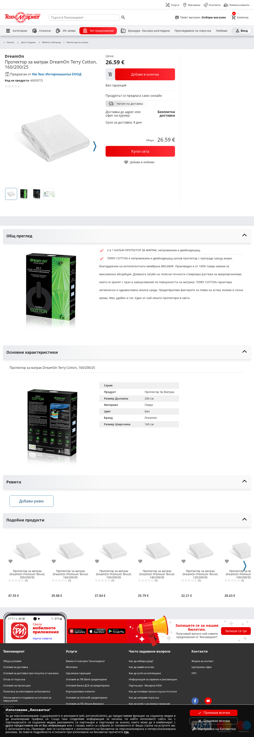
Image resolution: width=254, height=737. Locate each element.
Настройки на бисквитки (217, 729)
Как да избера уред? (141, 661)
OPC (194, 673)
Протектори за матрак (77, 42)
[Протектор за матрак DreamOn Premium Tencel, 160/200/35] (70, 550)
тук (126, 732)
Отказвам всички (217, 721)
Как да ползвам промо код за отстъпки (153, 691)
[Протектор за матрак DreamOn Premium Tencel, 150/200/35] (113, 550)
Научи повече (42, 638)
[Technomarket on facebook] (195, 700)
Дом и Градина (28, 42)
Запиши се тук (236, 631)
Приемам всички (217, 712)
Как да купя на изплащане (145, 673)
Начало (10, 42)
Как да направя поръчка (144, 697)
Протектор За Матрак (159, 392)
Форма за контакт (202, 661)
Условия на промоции (17, 685)
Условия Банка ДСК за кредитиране (87, 685)
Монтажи (72, 667)
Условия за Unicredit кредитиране (86, 697)
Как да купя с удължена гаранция (149, 703)
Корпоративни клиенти (80, 691)
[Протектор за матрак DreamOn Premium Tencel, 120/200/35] (200, 550)
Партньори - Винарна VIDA (145, 685)
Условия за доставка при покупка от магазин (31, 673)
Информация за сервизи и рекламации (153, 679)
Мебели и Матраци (51, 42)
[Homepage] (22, 17)
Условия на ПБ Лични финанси (85, 703)
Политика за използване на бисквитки (26, 691)
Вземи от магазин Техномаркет (85, 661)
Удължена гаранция (78, 673)
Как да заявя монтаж (141, 667)
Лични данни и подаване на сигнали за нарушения (27, 699)
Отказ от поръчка (14, 679)
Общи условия (12, 661)
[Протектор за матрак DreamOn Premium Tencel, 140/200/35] (157, 550)
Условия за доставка (15, 667)
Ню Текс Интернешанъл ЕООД (56, 74)
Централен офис (201, 667)
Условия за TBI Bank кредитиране (86, 679)
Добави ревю (31, 501)
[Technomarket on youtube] (208, 700)
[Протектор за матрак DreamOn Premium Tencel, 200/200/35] (27, 550)
